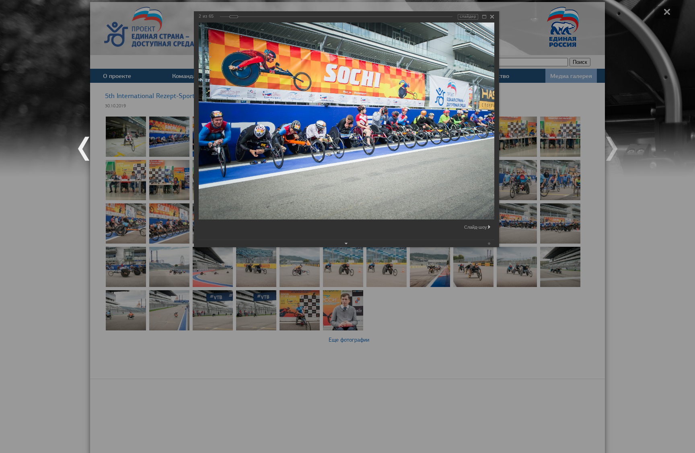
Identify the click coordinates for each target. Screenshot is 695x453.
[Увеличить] (484, 16)
